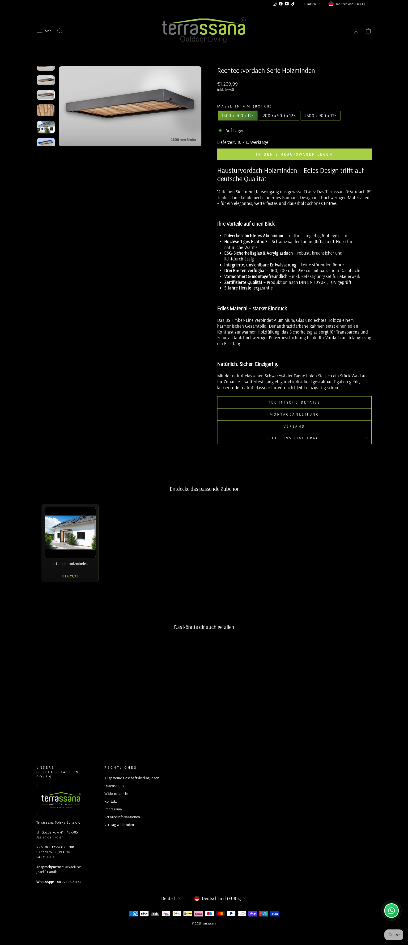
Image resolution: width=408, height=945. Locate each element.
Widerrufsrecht (116, 793)
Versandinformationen (122, 816)
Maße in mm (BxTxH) (244, 106)
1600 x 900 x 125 (238, 115)
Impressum (113, 809)
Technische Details (294, 402)
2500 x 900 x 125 (320, 115)
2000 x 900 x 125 (279, 115)
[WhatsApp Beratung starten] (391, 910)
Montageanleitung (294, 414)
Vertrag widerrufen (119, 824)
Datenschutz (114, 785)
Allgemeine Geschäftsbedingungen (131, 778)
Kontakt (110, 801)
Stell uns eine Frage (294, 438)
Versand (294, 426)
